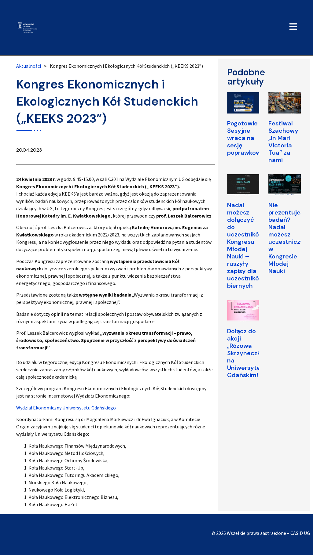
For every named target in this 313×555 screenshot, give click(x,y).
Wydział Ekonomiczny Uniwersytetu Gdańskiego (66, 408)
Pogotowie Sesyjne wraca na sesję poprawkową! (246, 138)
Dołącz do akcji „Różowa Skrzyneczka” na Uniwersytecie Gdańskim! (248, 353)
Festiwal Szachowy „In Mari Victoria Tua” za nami (283, 141)
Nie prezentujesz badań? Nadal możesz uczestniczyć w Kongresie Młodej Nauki (287, 238)
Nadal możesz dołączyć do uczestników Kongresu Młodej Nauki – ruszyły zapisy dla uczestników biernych (245, 245)
